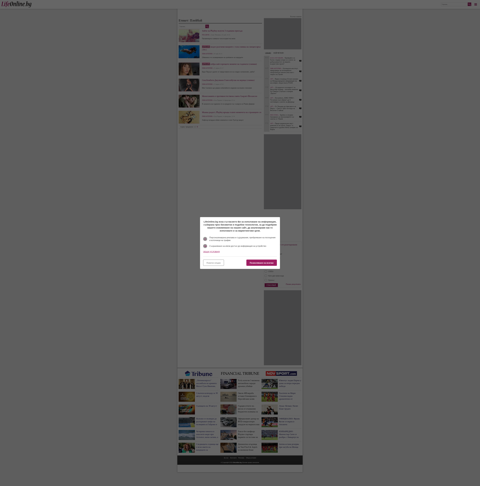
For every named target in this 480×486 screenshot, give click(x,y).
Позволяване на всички (262, 263)
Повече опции (213, 263)
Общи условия (211, 252)
